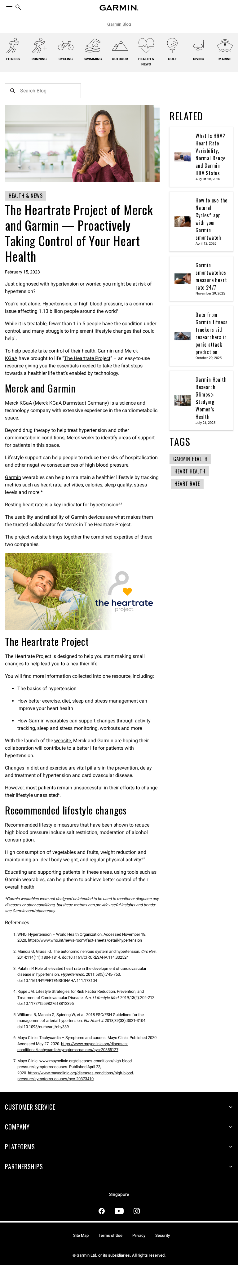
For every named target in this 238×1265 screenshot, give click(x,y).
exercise (59, 768)
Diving (198, 59)
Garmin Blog (119, 24)
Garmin (106, 351)
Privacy (138, 1235)
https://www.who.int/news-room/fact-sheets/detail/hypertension (85, 940)
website (62, 740)
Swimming (93, 59)
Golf (172, 59)
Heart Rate (187, 483)
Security (162, 1235)
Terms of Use (110, 1235)
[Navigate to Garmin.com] (119, 8)
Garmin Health (190, 459)
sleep (78, 701)
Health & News (146, 61)
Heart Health (189, 471)
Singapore (119, 1194)
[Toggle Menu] (3, 6)
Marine (224, 59)
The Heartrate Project (87, 358)
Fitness (13, 59)
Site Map (81, 1235)
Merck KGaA (18, 403)
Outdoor (120, 59)
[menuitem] (18, 8)
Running (39, 59)
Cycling (66, 59)
